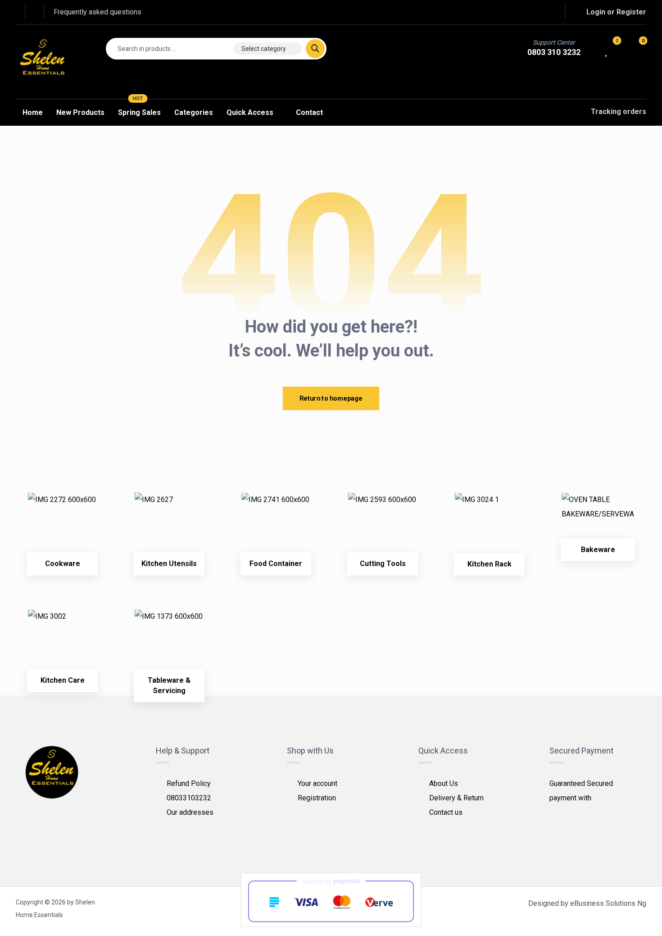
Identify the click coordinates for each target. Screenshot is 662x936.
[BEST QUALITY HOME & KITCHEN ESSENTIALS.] (43, 62)
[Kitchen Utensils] (169, 527)
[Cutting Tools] (382, 527)
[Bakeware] (598, 520)
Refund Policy (189, 783)
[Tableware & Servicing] (169, 643)
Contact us (445, 812)
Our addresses (190, 812)
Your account (317, 783)
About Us (443, 783)
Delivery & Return (456, 798)
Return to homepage (331, 398)
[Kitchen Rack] (489, 527)
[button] (513, 12)
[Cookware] (62, 527)
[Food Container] (275, 527)
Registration (317, 798)
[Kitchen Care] (62, 643)
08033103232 (189, 798)
